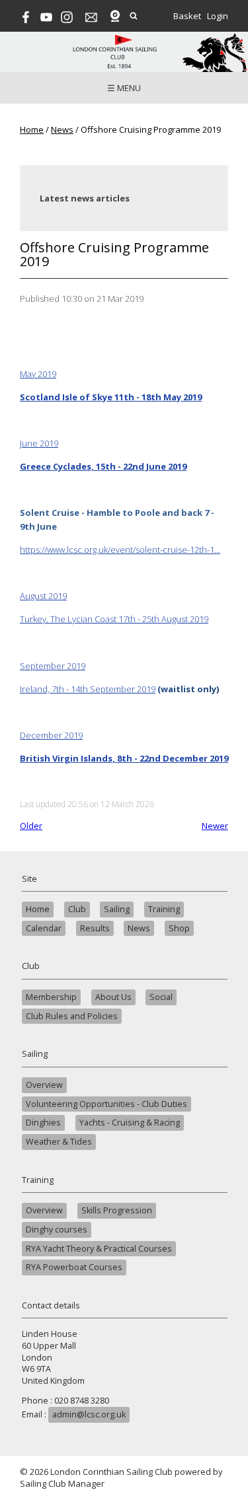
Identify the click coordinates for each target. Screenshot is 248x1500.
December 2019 (51, 735)
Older (31, 826)
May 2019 (38, 374)
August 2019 (43, 596)
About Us (113, 997)
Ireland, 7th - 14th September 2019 (87, 689)
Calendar (44, 928)
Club (77, 909)
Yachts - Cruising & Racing (129, 1122)
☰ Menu (124, 88)
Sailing (117, 909)
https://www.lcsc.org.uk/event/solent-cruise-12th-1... (120, 549)
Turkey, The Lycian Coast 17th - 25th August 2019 (114, 619)
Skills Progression (116, 1210)
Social (161, 997)
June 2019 (39, 443)
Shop (179, 928)
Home (32, 129)
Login (217, 16)
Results (95, 928)
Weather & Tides (59, 1141)
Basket (187, 16)
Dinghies (43, 1122)
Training (164, 909)
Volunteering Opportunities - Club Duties (106, 1104)
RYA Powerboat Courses (74, 1267)
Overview (44, 1084)
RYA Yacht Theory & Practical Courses (99, 1248)
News (62, 129)
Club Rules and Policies (72, 1016)
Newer (215, 826)
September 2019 (52, 666)
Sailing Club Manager (62, 1483)
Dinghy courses (56, 1229)
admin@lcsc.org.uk (89, 1414)
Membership (51, 997)
